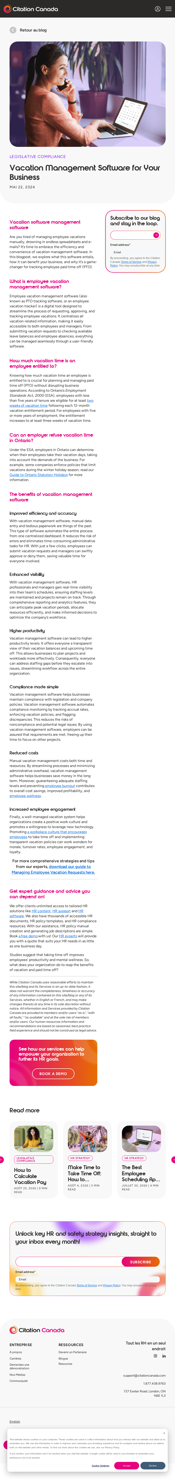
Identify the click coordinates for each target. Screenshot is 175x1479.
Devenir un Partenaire (73, 1352)
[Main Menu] (168, 9)
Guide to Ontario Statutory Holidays (39, 475)
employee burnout (60, 786)
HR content (41, 911)
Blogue (63, 1358)
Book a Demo (53, 1074)
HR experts (68, 936)
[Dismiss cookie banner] (164, 1433)
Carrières (15, 1358)
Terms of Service (131, 262)
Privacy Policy (111, 1285)
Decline (153, 1465)
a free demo (28, 936)
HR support (61, 911)
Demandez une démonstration (19, 1366)
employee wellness (25, 796)
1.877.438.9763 (154, 1384)
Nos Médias (17, 1374)
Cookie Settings (100, 1465)
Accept (126, 1465)
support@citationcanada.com (144, 1376)
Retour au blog (33, 30)
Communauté (19, 1381)
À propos (16, 1352)
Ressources (71, 1345)
